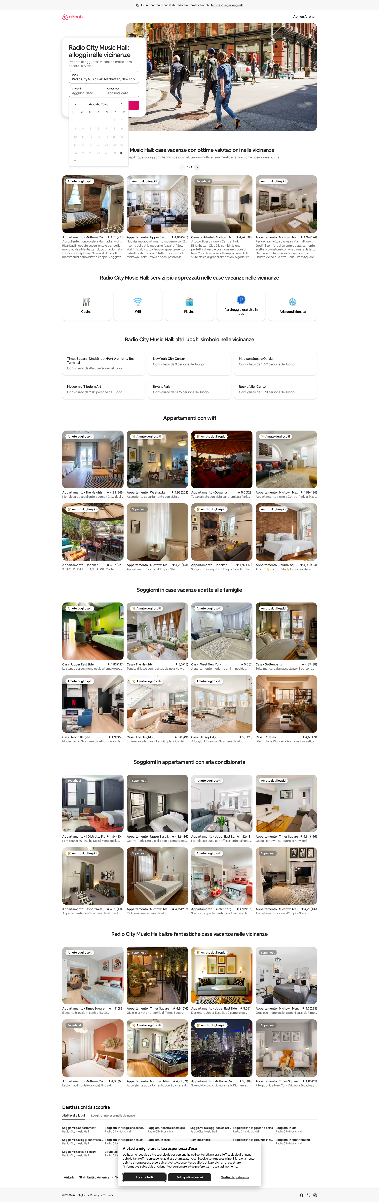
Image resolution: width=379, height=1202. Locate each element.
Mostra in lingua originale (227, 5)
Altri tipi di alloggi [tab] (73, 1115)
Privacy (94, 1195)
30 (122, 153)
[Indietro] (182, 167)
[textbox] (86, 93)
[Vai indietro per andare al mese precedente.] (76, 104)
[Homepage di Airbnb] (72, 16)
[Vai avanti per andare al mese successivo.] (121, 104)
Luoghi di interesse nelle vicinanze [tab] (113, 1115)
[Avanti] (197, 167)
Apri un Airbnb (304, 17)
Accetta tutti (144, 1177)
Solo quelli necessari (189, 1177)
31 (75, 161)
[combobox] (104, 79)
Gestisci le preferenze (235, 1177)
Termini (108, 1195)
